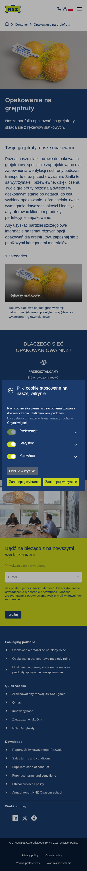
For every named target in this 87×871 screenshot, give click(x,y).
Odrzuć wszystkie (22, 471)
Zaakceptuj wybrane (24, 482)
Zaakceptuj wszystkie (61, 482)
